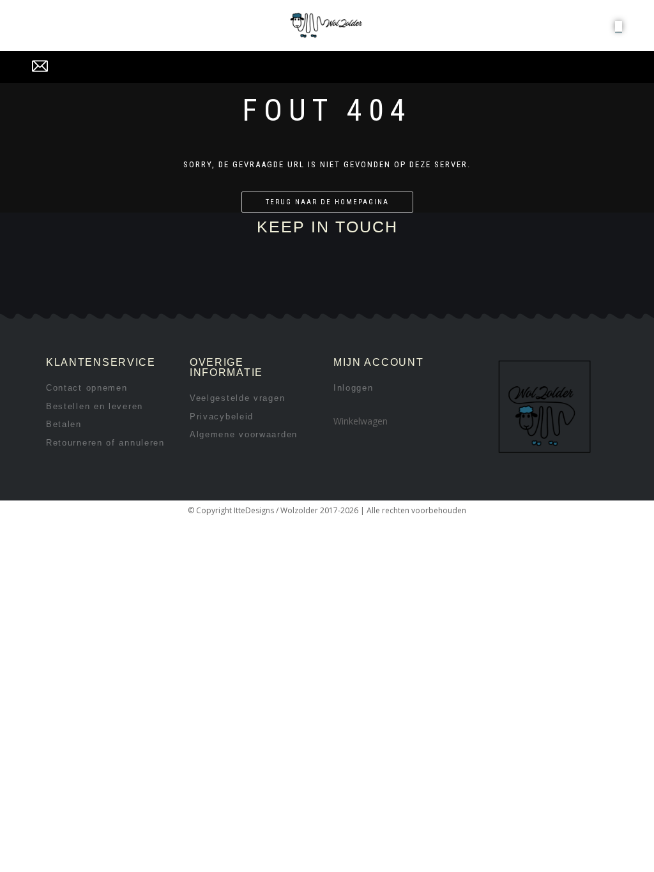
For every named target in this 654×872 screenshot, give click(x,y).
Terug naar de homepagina (327, 202)
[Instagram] (185, 297)
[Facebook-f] (142, 297)
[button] (618, 26)
